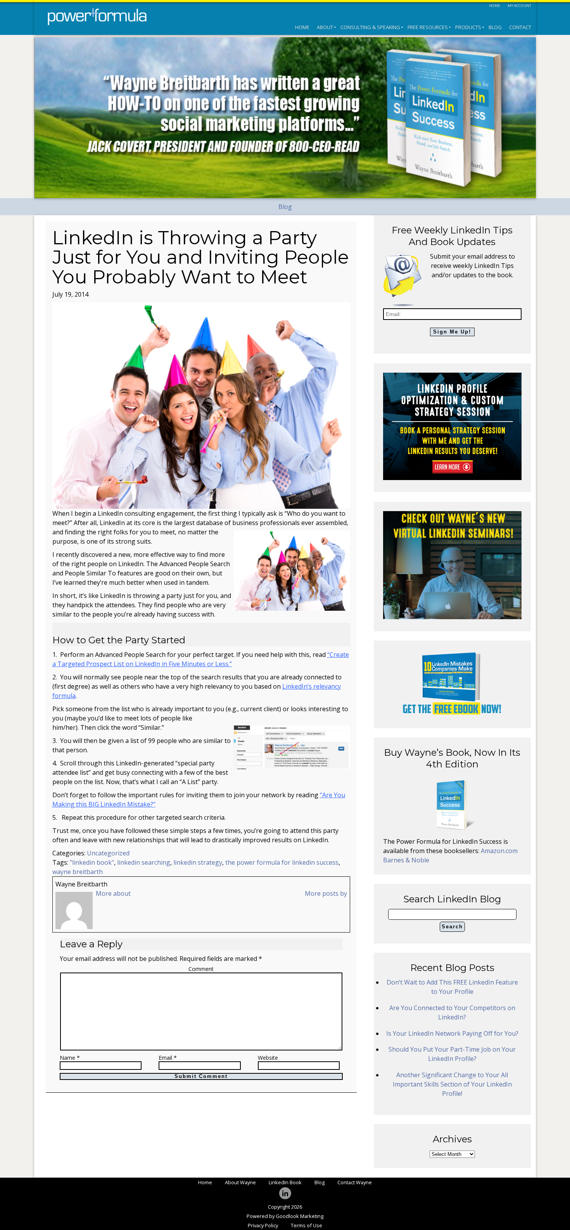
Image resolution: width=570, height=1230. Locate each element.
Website (268, 1058)
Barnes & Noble (406, 860)
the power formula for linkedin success (282, 862)
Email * (168, 1058)
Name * (70, 1058)
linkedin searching (143, 862)
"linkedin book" (92, 862)
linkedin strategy (197, 862)
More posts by (326, 893)
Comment (201, 969)
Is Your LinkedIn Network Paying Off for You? (452, 1033)
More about (113, 893)
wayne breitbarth (77, 871)
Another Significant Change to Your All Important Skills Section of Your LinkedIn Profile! (452, 1084)
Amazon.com (499, 850)
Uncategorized (108, 853)
